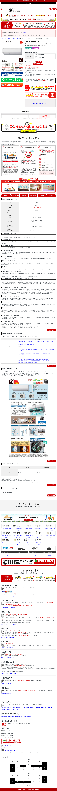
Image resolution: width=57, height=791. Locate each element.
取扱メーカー (4, 716)
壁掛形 (18, 38)
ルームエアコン (8, 38)
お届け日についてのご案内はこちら (8, 673)
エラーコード (51, 195)
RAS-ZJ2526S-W (29, 353)
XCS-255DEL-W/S (37, 359)
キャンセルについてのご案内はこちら (9, 607)
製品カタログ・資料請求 (26, 716)
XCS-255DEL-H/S (29, 359)
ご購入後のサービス (11, 707)
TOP (2, 38)
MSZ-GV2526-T (50, 349)
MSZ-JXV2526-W (21, 350)
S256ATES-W (50, 341)
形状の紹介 (17, 716)
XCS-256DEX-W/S (38, 360)
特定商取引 (32, 707)
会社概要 (3, 709)
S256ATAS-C (44, 341)
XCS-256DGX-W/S (45, 360)
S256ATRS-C (33, 341)
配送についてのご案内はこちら (7, 637)
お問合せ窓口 (26, 707)
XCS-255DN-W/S (44, 359)
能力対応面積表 (11, 716)
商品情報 (6, 195)
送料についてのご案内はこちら (7, 647)
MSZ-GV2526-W (44, 349)
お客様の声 (50, 707)
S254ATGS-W (21, 341)
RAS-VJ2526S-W (36, 353)
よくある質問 (43, 707)
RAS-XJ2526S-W (21, 353)
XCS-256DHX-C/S (30, 360)
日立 (14, 38)
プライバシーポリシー (15, 709)
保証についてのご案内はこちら (7, 657)
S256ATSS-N (21, 344)
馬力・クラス (33, 195)
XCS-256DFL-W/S (29, 362)
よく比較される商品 (15, 195)
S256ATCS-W (32, 344)
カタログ (24, 195)
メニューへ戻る (51, 330)
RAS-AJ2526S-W (21, 354)
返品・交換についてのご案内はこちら (9, 624)
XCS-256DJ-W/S (21, 362)
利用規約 (8, 709)
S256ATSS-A (27, 344)
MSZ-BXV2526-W (29, 349)
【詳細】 (30, 30)
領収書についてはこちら (6, 693)
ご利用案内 (38, 707)
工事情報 (42, 195)
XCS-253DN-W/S (21, 359)
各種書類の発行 (19, 707)
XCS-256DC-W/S (36, 362)
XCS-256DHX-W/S (22, 360)
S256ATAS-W (39, 341)
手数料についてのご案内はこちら (8, 683)
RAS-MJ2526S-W (50, 353)
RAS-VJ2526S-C (43, 353)
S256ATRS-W (27, 341)
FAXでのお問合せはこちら (10, 750)
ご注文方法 (3, 707)
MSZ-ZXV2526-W (22, 349)
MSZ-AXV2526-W (36, 349)
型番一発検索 (28, 3)
